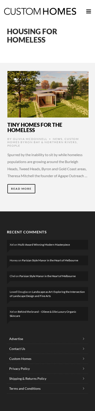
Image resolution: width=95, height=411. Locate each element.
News (57, 139)
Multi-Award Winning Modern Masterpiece (44, 244)
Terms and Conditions (25, 388)
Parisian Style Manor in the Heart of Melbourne (50, 260)
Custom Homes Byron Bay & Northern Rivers (43, 140)
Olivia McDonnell (30, 139)
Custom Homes (20, 359)
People (13, 145)
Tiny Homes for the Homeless (34, 127)
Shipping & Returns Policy (27, 378)
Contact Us (17, 349)
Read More (21, 188)
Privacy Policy (19, 369)
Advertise (16, 339)
